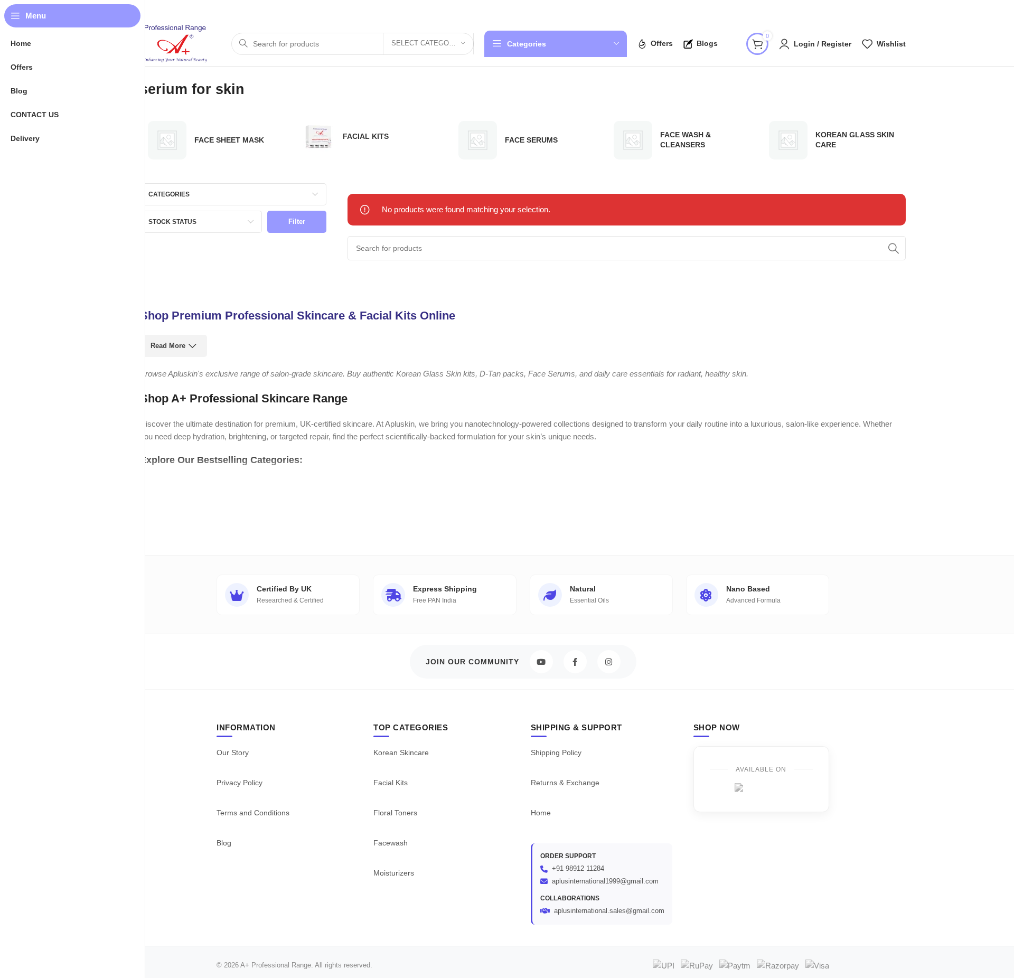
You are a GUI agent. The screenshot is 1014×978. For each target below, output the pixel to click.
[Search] (893, 248)
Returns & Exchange (565, 782)
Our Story (233, 752)
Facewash (390, 843)
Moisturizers (393, 873)
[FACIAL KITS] (367, 137)
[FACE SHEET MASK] (212, 140)
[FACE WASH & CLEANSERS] (678, 140)
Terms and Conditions (253, 812)
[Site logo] (175, 42)
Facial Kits (390, 782)
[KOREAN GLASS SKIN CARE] (833, 140)
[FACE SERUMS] (522, 140)
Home (541, 812)
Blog (224, 843)
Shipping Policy (556, 752)
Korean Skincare (401, 752)
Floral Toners (395, 812)
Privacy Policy (239, 782)
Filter (296, 221)
